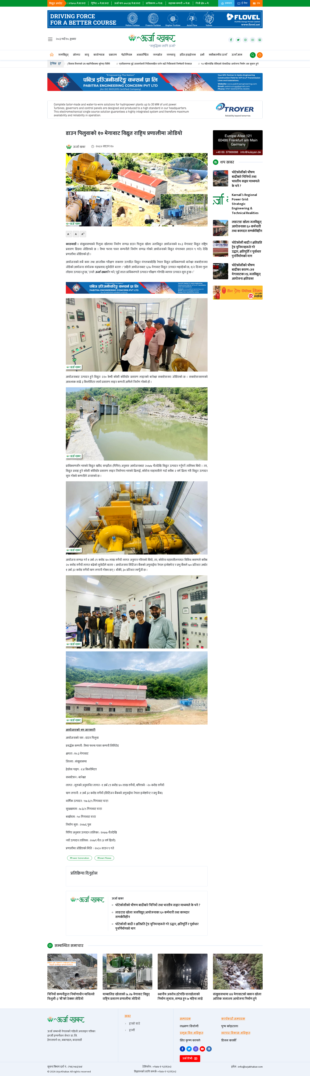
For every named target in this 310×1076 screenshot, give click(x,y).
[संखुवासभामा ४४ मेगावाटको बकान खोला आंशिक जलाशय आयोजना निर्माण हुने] (238, 971)
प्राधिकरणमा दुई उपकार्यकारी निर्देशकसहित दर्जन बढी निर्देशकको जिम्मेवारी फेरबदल (87, 63)
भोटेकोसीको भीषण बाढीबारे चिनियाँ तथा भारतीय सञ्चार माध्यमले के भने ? (157, 905)
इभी (202, 55)
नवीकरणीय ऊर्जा (218, 55)
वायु (87, 55)
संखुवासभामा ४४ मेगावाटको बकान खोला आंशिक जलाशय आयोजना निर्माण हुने (237, 996)
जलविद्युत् (63, 55)
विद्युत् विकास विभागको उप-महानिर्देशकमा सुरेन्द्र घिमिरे (223, 63)
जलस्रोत (157, 55)
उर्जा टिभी (187, 1058)
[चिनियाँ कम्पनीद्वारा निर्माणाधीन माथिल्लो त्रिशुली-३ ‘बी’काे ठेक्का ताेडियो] (72, 971)
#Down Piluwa (104, 858)
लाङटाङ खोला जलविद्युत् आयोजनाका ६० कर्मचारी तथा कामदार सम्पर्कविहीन (152, 914)
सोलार (76, 55)
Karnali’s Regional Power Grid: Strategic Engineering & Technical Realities (245, 204)
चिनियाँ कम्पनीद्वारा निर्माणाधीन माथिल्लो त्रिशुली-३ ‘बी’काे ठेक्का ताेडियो (71, 996)
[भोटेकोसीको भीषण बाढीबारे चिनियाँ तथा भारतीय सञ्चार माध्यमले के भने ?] (220, 178)
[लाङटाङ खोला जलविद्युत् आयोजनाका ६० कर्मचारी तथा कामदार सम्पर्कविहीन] (220, 227)
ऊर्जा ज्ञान (237, 55)
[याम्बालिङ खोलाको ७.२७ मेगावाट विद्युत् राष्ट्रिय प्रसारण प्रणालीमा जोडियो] (127, 971)
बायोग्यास (98, 55)
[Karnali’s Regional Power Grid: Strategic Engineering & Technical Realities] (220, 200)
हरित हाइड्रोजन (188, 55)
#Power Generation (79, 858)
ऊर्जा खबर (79, 147)
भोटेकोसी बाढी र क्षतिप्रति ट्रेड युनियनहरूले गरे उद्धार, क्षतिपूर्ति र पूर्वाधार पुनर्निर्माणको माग (157, 926)
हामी (132, 1030)
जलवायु (171, 55)
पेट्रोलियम (126, 55)
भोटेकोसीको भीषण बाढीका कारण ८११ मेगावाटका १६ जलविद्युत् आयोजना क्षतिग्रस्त (246, 272)
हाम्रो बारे (134, 1023)
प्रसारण (113, 55)
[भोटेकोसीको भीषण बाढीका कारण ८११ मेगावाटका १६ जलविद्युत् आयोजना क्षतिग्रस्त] (220, 271)
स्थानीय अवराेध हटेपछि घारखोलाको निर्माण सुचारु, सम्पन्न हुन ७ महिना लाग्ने (180, 996)
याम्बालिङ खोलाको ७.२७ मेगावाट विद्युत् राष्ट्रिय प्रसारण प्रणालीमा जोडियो (126, 996)
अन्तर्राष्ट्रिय (143, 55)
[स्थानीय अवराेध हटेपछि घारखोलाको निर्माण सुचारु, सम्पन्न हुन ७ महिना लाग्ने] (183, 971)
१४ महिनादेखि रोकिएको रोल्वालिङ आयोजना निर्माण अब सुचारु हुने (162, 63)
